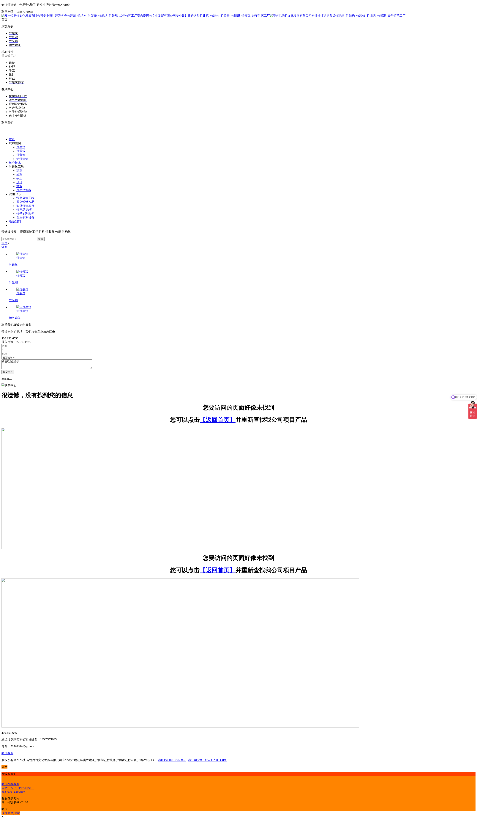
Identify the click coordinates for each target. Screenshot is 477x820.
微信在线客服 (10, 784)
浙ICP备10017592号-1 (172, 760)
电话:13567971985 (13, 788)
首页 (4, 243)
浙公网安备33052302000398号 (207, 760)
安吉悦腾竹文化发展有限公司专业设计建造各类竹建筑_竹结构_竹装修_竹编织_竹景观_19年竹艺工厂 (203, 15)
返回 (4, 247)
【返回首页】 (218, 419)
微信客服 (7, 753)
